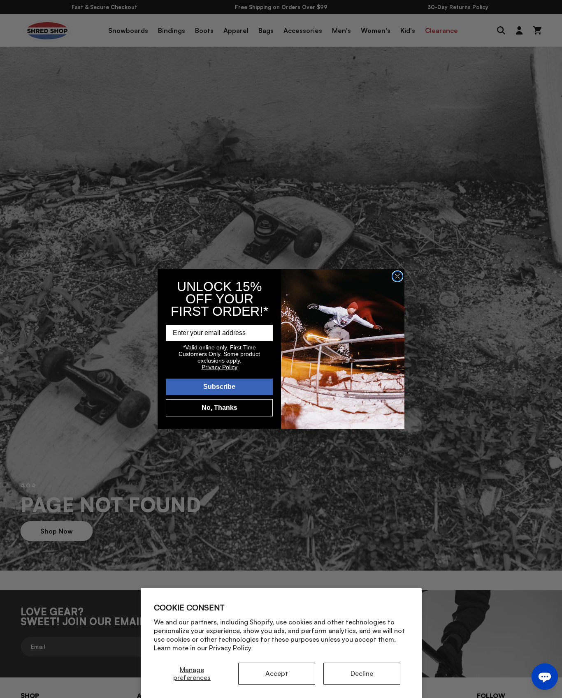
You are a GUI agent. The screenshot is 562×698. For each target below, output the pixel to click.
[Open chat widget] (545, 676)
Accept (276, 673)
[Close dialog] (397, 276)
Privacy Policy (230, 648)
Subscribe (219, 386)
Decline (362, 673)
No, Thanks (219, 407)
